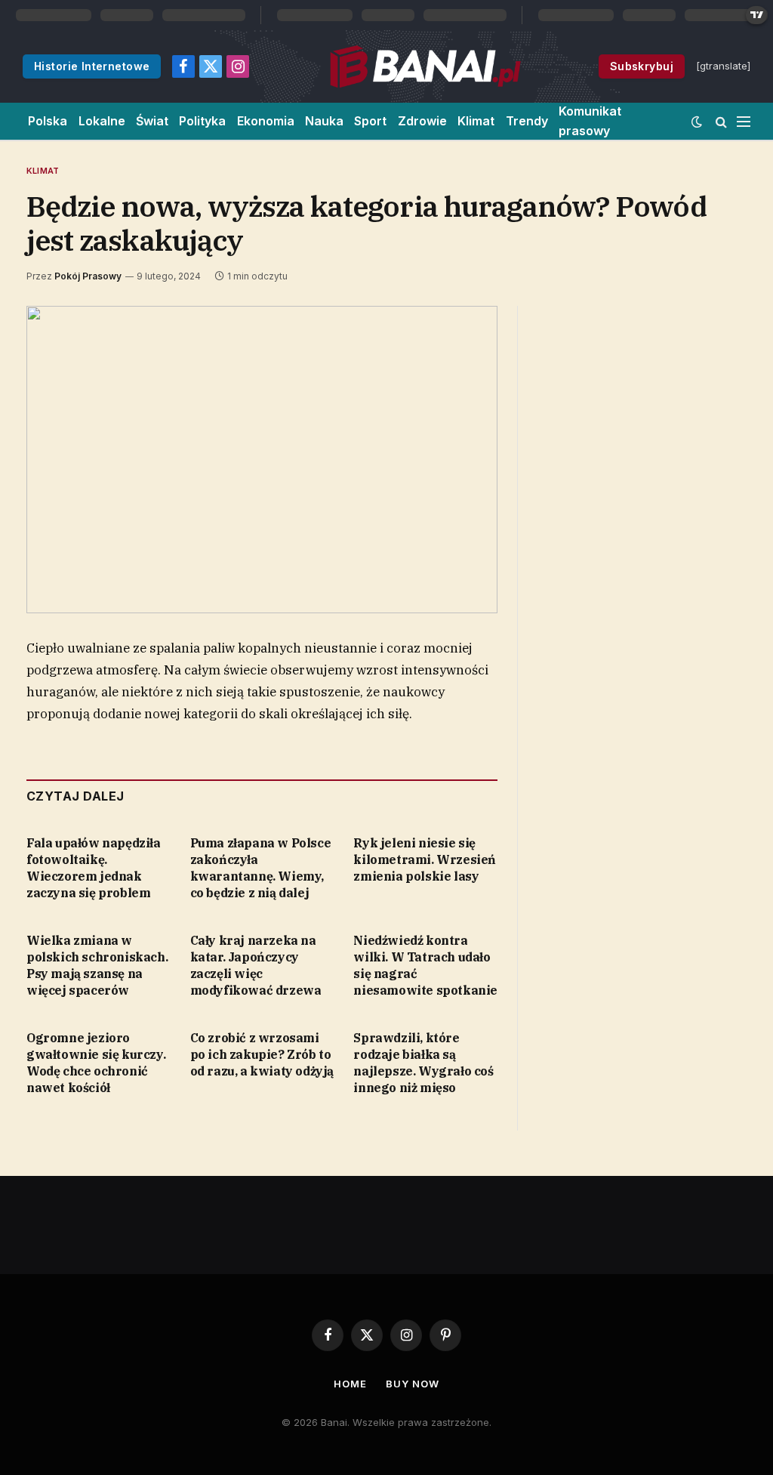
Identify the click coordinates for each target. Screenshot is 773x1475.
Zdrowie (422, 120)
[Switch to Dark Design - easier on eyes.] (697, 122)
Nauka (324, 120)
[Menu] (743, 121)
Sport (370, 120)
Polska (47, 120)
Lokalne (102, 120)
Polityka (202, 120)
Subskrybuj (641, 66)
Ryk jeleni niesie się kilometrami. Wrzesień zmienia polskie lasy (424, 859)
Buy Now (412, 1384)
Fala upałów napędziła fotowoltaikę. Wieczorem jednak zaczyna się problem (93, 867)
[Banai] (424, 66)
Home (350, 1384)
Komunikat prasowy (590, 120)
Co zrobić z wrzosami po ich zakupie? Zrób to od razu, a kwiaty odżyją (262, 1054)
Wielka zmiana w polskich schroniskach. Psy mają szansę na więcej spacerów (97, 965)
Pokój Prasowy (88, 276)
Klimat (475, 120)
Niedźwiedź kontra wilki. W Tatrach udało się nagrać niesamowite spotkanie (425, 965)
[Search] (721, 121)
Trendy (527, 120)
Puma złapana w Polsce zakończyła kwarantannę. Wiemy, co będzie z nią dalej (260, 867)
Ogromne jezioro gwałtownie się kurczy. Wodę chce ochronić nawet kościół (95, 1062)
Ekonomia (265, 120)
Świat (152, 120)
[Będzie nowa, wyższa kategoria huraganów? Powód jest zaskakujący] (261, 460)
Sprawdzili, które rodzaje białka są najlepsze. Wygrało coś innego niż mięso (423, 1062)
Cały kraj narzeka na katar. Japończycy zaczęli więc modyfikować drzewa (256, 965)
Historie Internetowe (91, 66)
